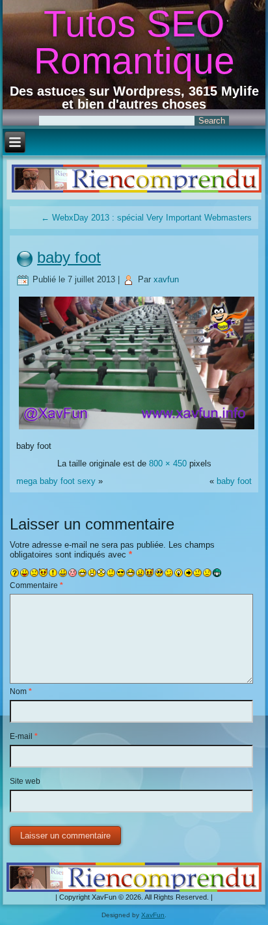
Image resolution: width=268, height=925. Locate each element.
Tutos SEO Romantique (134, 42)
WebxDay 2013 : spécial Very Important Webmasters (146, 217)
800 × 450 (168, 463)
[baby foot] (136, 428)
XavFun (153, 914)
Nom (21, 691)
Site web (25, 781)
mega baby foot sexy (56, 481)
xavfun (166, 279)
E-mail (24, 736)
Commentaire (36, 585)
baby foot (69, 257)
